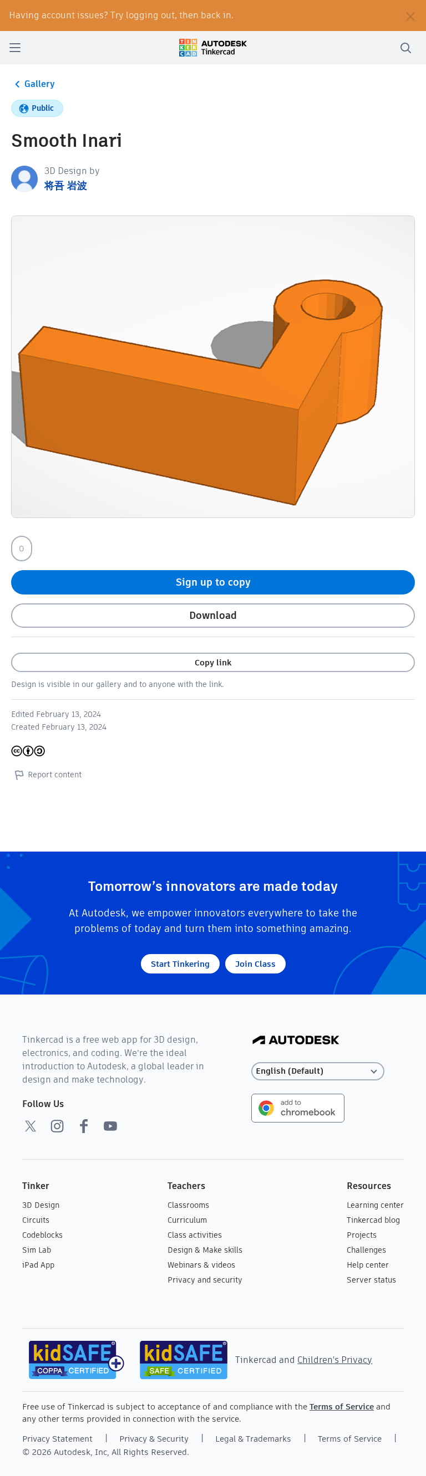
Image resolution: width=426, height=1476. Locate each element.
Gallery (39, 84)
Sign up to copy (213, 582)
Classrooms (188, 1205)
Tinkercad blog (373, 1220)
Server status (371, 1279)
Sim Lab (36, 1249)
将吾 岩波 (65, 185)
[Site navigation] (15, 47)
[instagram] (57, 1126)
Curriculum (187, 1220)
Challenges (366, 1249)
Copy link (213, 662)
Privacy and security (205, 1279)
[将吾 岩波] (24, 178)
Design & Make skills (205, 1249)
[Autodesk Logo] (296, 1041)
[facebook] (83, 1126)
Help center (368, 1264)
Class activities (195, 1235)
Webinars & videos (201, 1264)
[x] (30, 1126)
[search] (405, 47)
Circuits (35, 1220)
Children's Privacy (334, 1360)
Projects (362, 1235)
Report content (55, 774)
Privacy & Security (154, 1438)
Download (213, 615)
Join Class (255, 964)
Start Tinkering (180, 964)
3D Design (40, 1205)
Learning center (375, 1205)
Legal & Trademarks (253, 1438)
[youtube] (110, 1126)
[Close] (410, 15)
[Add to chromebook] (297, 1107)
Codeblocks (42, 1235)
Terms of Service (342, 1406)
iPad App (38, 1264)
